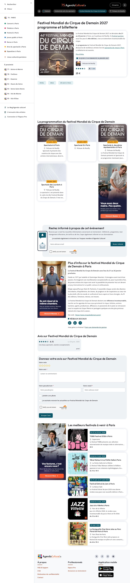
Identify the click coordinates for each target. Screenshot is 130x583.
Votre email (87, 386)
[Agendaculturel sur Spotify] (113, 556)
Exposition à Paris (14, 51)
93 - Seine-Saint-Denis (16, 89)
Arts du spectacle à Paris (16, 47)
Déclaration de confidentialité (48, 574)
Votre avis (42, 369)
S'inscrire (115, 5)
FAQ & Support (42, 568)
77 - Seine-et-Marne (15, 69)
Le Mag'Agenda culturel (15, 107)
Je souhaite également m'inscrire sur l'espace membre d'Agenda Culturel (78, 238)
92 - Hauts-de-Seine (15, 84)
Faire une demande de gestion (96, 327)
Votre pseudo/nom (46, 386)
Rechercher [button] (10, 4)
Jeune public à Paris (14, 37)
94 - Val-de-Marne (14, 94)
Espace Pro (72, 568)
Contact (40, 577)
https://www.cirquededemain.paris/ (88, 315)
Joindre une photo (49, 396)
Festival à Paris (13, 33)
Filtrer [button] (8, 9)
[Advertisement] (82, 102)
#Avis (52, 83)
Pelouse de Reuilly (117, 11)
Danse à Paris (12, 42)
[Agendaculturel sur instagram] (107, 556)
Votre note (43, 362)
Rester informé (118, 244)
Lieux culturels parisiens (15, 57)
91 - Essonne (12, 79)
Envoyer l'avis (46, 415)
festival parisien (118, 36)
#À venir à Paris (65, 83)
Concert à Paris (13, 23)
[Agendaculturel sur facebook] (102, 556)
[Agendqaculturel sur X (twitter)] (96, 556)
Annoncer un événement (77, 571)
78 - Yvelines (12, 74)
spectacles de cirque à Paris (114, 48)
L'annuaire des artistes (14, 112)
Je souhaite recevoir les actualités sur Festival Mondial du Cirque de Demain (70, 400)
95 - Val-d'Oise (13, 98)
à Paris (52, 145)
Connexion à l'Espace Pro (15, 117)
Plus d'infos (80, 54)
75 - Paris (11, 18)
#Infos (42, 83)
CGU (39, 571)
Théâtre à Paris (13, 28)
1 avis (93, 68)
